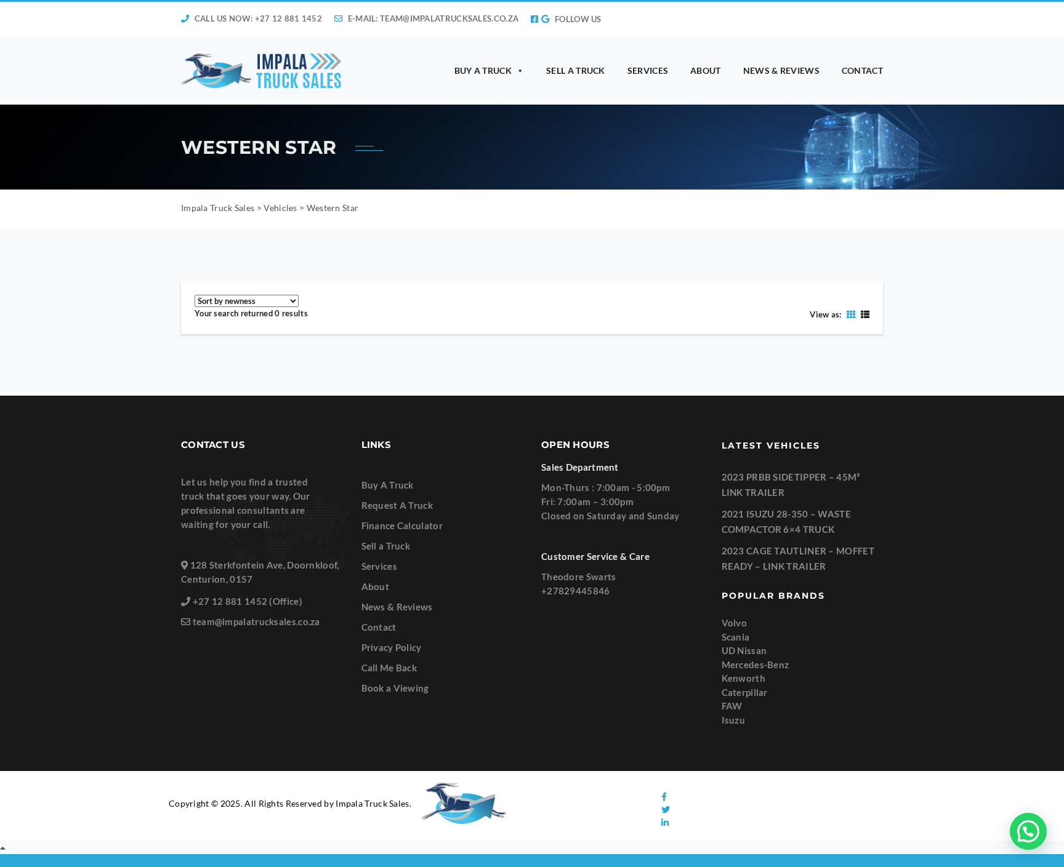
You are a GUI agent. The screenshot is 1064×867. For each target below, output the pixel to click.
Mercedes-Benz (755, 664)
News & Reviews (397, 606)
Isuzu (734, 719)
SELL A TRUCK (575, 70)
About (375, 586)
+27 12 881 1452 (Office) (247, 601)
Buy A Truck (387, 484)
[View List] (863, 314)
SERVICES (647, 70)
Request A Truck (397, 505)
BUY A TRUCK (483, 70)
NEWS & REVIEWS (781, 70)
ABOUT (705, 70)
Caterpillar (745, 692)
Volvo (735, 622)
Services (379, 566)
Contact (379, 627)
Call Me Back (389, 667)
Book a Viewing (395, 687)
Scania (736, 636)
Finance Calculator (402, 525)
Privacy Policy (391, 647)
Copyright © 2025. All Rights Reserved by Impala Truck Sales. (290, 803)
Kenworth (743, 678)
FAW (732, 705)
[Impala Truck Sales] (262, 71)
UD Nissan (744, 650)
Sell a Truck (386, 545)
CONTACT (862, 70)
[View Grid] (851, 314)
